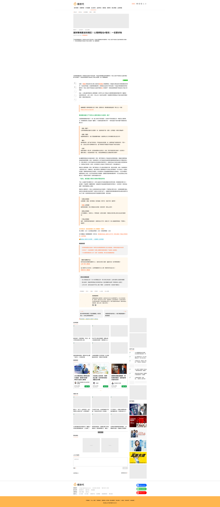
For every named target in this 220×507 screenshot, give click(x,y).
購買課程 (133, 3)
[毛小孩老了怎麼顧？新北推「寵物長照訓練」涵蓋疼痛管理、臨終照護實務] (131, 370)
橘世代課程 (81, 492)
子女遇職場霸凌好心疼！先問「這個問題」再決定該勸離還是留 (98, 252)
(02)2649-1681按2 (96, 488)
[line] (139, 4)
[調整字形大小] (74, 99)
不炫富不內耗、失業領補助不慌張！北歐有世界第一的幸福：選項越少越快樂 (100, 410)
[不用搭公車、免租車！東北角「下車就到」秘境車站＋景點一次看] (131, 361)
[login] (143, 4)
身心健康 (107, 291)
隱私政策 (111, 493)
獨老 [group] (95, 12)
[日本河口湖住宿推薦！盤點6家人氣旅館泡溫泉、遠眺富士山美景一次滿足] (100, 331)
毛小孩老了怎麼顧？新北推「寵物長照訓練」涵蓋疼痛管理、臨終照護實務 (141, 370)
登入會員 (86, 493)
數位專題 (114, 8)
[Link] (93, 305)
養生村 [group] (75, 12)
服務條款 (104, 500)
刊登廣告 (88, 500)
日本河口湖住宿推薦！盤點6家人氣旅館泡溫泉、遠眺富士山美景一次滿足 (100, 339)
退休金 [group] (80, 12)
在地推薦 (87, 8)
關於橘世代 (81, 490)
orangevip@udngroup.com (85, 488)
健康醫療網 (84, 35)
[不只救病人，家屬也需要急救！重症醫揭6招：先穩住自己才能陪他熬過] (119, 402)
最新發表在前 (124, 473)
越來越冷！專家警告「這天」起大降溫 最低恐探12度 (81, 339)
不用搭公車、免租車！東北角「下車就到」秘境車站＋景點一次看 (141, 361)
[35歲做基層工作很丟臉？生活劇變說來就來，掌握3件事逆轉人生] (100, 348)
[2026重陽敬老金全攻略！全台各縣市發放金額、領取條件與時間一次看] (131, 353)
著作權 (107, 500)
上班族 (101, 291)
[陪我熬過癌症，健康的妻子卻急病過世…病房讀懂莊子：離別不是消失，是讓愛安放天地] (100, 419)
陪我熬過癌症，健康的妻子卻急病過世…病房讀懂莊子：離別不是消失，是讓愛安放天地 (100, 427)
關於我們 (127, 500)
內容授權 (93, 490)
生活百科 (93, 8)
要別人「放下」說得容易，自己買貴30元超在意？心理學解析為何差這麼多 (81, 410)
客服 (94, 500)
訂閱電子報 (92, 493)
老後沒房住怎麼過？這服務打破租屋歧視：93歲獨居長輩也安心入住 (141, 374)
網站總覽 (132, 500)
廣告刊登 (87, 490)
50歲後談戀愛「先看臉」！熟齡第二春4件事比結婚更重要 (140, 378)
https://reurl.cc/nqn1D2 (87, 109)
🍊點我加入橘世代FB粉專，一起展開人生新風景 (91, 239)
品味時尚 (99, 8)
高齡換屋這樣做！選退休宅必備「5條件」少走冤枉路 (81, 356)
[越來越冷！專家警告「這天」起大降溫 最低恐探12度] (82, 331)
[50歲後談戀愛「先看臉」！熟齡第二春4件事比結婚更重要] (131, 378)
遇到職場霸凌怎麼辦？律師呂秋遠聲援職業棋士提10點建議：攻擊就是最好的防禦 (103, 247)
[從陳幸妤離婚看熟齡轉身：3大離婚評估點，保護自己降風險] (119, 419)
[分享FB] (74, 83)
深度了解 (87, 386)
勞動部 (96, 291)
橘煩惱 (104, 8)
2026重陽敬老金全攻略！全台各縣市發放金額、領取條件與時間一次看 (141, 353)
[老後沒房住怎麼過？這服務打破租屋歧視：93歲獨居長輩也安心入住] (131, 374)
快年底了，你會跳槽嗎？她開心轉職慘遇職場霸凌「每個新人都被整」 (100, 250)
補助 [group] (91, 12)
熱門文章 (131, 349)
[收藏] (74, 95)
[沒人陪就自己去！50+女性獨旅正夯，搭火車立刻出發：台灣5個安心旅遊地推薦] (131, 357)
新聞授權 (98, 500)
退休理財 (76, 8)
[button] (146, 4)
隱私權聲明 (112, 500)
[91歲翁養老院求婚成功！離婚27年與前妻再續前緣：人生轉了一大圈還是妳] (82, 419)
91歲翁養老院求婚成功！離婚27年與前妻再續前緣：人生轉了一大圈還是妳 (82, 427)
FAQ (92, 500)
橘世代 (74, 29)
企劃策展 (119, 8)
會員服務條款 (104, 493)
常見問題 (98, 493)
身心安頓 (87, 29)
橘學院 (109, 8)
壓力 (87, 291)
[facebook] (137, 4)
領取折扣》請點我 (85, 270)
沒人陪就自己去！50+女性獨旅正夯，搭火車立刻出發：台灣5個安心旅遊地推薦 (140, 357)
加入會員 (81, 493)
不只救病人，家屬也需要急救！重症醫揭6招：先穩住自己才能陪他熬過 (119, 410)
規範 (74, 468)
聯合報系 (118, 500)
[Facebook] (95, 305)
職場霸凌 (82, 291)
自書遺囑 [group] (86, 12)
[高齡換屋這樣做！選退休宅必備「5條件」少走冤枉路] (82, 348)
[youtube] (141, 4)
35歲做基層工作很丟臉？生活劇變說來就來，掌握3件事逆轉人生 (100, 356)
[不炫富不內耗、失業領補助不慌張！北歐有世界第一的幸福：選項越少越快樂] (100, 402)
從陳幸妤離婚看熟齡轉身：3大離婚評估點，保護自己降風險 (119, 427)
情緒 (92, 291)
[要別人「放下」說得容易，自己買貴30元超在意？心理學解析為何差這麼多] (82, 402)
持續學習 (82, 8)
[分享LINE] (74, 87)
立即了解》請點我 (85, 264)
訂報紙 (122, 500)
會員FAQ (87, 492)
